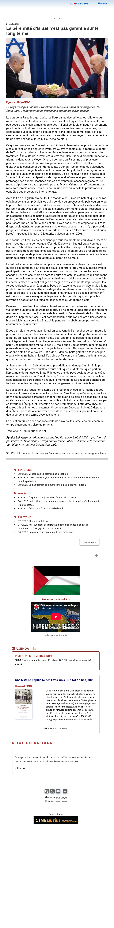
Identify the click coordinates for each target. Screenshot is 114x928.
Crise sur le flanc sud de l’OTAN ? (46, 508)
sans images (61, 797)
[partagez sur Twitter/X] (52, 792)
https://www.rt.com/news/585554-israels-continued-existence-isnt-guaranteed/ (61, 453)
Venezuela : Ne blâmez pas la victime (48, 473)
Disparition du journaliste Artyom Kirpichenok (52, 497)
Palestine (23, 517)
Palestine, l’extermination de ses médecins (51, 532)
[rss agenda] (33, 648)
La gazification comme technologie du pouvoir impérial (57, 484)
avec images (61, 801)
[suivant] (59, 18)
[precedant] (54, 18)
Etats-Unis (24, 470)
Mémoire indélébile (39, 521)
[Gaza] (56, 594)
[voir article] (23, 718)
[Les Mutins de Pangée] (56, 823)
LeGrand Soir (79, 3)
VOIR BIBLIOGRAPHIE (57, 729)
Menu (103, 3)
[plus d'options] (65, 792)
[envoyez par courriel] (58, 792)
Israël (21, 493)
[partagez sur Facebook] (47, 792)
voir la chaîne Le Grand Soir (55, 635)
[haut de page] (97, 556)
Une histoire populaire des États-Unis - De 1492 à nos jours (54, 680)
